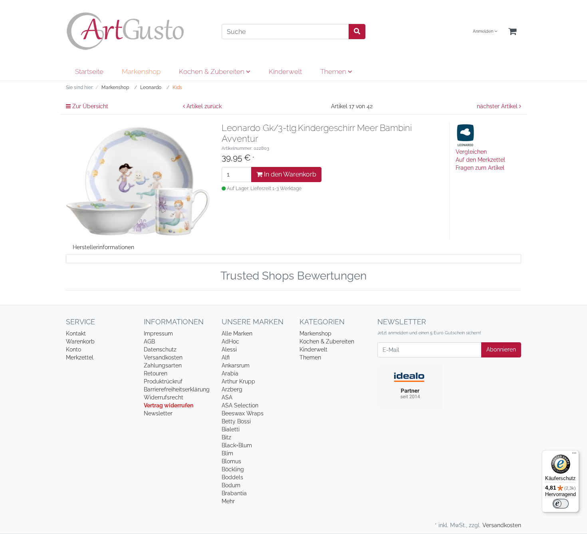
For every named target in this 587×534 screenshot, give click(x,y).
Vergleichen (471, 152)
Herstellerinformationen (103, 247)
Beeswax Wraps (243, 413)
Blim (227, 453)
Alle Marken (237, 333)
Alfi (226, 357)
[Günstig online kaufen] (138, 31)
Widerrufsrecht (163, 397)
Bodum (231, 485)
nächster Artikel (498, 106)
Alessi (229, 349)
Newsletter (158, 413)
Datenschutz (160, 349)
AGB (149, 341)
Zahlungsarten (163, 365)
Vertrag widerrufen (168, 405)
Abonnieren (501, 349)
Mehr (228, 501)
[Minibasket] (512, 31)
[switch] (561, 503)
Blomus (231, 461)
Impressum (158, 333)
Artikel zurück (203, 106)
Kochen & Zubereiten (212, 71)
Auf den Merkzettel (480, 160)
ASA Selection (240, 405)
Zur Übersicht (89, 106)
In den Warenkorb (289, 174)
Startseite (89, 71)
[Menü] (574, 455)
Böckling (233, 469)
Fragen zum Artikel (480, 168)
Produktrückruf (163, 381)
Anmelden (483, 31)
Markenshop (141, 71)
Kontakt (76, 333)
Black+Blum (237, 445)
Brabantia (234, 493)
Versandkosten (163, 357)
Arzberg (232, 389)
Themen (334, 71)
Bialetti (231, 429)
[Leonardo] (465, 134)
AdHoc (230, 341)
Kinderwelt (285, 71)
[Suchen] (357, 31)
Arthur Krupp (238, 381)
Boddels (232, 477)
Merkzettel (79, 357)
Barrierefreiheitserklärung (177, 389)
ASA (227, 397)
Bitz (226, 437)
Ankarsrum (236, 365)
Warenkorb (80, 341)
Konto (73, 349)
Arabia (230, 373)
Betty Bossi (236, 421)
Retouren (155, 373)
